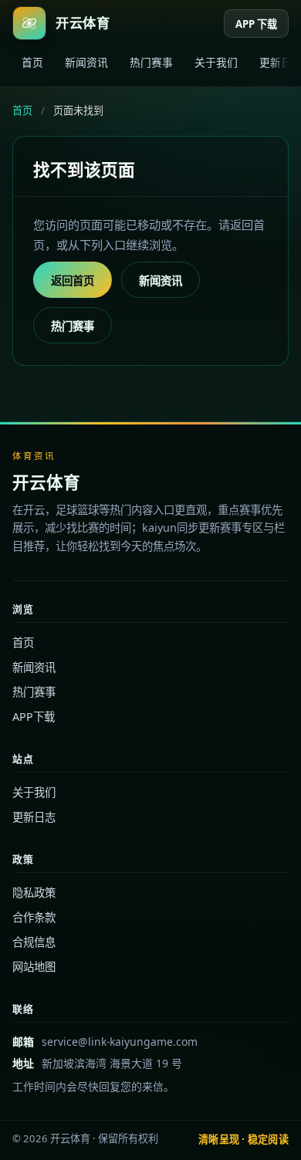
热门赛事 (151, 62)
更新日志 (34, 817)
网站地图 (34, 966)
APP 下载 (256, 24)
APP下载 (33, 716)
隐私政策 (34, 892)
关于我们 (216, 62)
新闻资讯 (86, 62)
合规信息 (34, 942)
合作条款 (34, 917)
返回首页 (72, 280)
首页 (32, 62)
